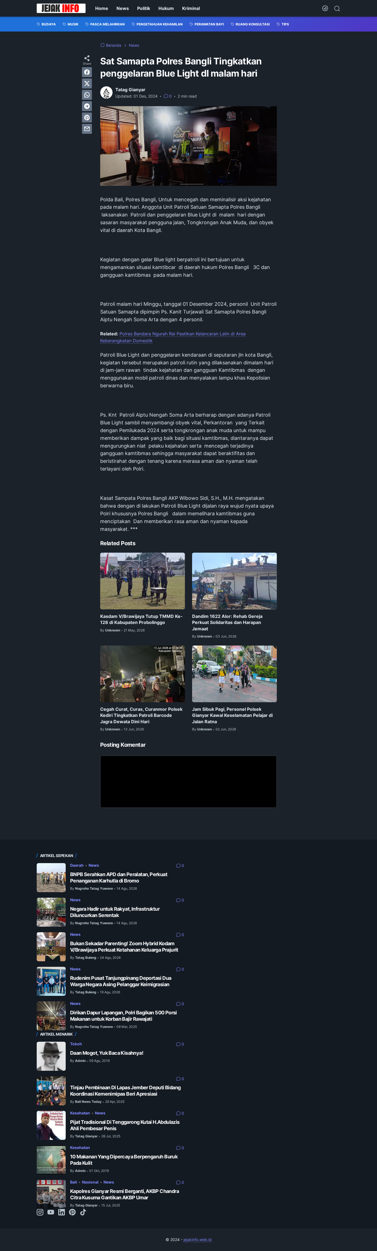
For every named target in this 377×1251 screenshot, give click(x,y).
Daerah (77, 865)
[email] (87, 129)
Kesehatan (80, 1113)
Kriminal (191, 8)
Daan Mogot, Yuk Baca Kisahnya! (106, 1053)
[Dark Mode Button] (325, 8)
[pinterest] (87, 117)
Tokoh (76, 1043)
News (122, 8)
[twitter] (87, 83)
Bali (73, 1182)
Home (101, 8)
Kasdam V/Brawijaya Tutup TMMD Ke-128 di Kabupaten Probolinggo (141, 619)
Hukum (166, 8)
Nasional (90, 1182)
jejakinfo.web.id (198, 1239)
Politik (143, 8)
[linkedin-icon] (61, 1212)
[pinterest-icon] (72, 1212)
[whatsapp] (87, 95)
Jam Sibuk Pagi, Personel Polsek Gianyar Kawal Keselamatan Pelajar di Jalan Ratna (232, 715)
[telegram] (87, 106)
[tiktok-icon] (83, 1212)
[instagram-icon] (40, 1212)
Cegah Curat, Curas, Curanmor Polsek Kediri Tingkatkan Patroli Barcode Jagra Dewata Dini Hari (141, 715)
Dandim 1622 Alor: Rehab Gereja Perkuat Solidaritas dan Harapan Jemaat (227, 622)
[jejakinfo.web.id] (61, 8)
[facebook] (87, 72)
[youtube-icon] (50, 1212)
